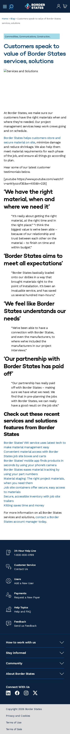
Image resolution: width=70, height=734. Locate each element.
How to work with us (21, 642)
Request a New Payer (27, 597)
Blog (12, 18)
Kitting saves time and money (24, 505)
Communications (27, 36)
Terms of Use (13, 722)
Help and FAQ (22, 611)
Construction (43, 36)
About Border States (20, 673)
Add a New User (24, 583)
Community (14, 663)
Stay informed (16, 653)
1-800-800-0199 (24, 554)
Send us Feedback (25, 625)
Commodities (11, 36)
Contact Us (21, 569)
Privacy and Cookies (18, 715)
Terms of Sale (14, 729)
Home (5, 18)
